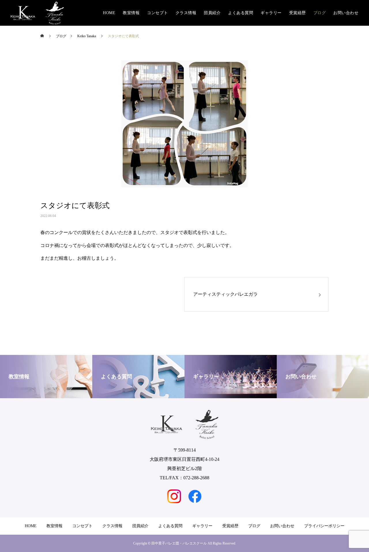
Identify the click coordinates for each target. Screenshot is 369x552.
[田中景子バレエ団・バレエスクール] (37, 13)
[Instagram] (174, 496)
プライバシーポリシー (324, 526)
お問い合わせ (345, 13)
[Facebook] (195, 496)
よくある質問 (240, 13)
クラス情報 (186, 13)
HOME (109, 13)
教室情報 (131, 13)
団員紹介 (212, 13)
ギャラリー (271, 13)
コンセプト (157, 13)
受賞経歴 (297, 13)
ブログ (319, 13)
